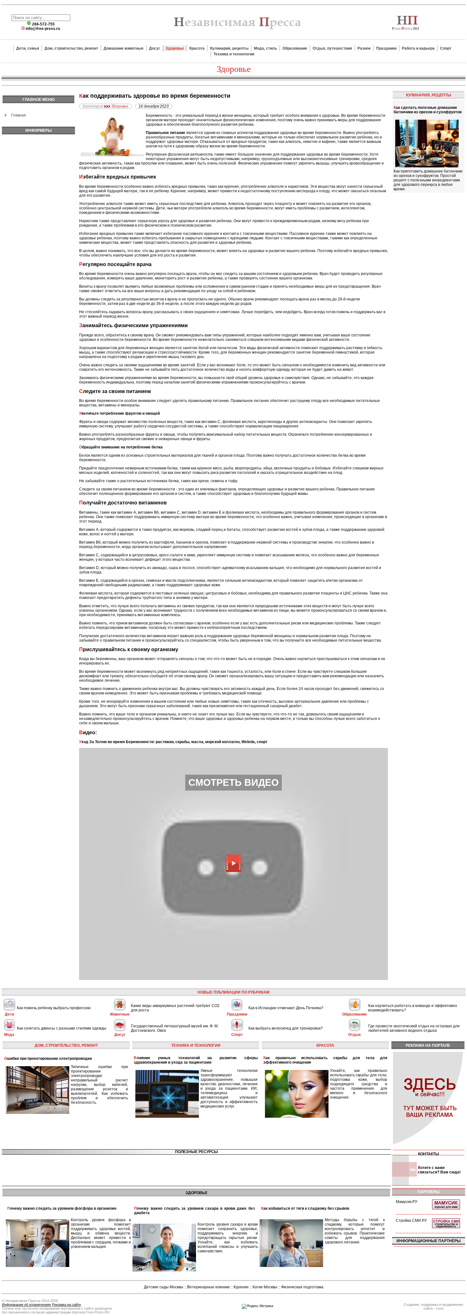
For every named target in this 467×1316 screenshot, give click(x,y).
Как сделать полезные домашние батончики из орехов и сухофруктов (428, 109)
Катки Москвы (265, 1287)
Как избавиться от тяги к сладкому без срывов (305, 1208)
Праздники (386, 48)
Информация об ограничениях (26, 1304)
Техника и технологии (233, 54)
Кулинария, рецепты (229, 48)
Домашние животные (124, 48)
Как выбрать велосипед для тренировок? (285, 1028)
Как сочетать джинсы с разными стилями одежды (61, 1028)
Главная (18, 115)
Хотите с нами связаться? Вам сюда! (439, 1169)
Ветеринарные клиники (208, 1287)
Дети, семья (27, 48)
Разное (364, 48)
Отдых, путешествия (332, 48)
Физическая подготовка (302, 1287)
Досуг (154, 48)
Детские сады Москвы (163, 1287)
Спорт (445, 48)
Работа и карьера (418, 48)
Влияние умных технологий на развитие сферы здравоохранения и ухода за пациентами (196, 1060)
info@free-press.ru (43, 28)
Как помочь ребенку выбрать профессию (54, 1008)
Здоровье (175, 48)
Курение (241, 1287)
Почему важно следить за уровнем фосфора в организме (62, 1208)
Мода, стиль (265, 48)
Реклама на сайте (66, 1304)
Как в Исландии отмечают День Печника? (285, 1008)
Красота (197, 48)
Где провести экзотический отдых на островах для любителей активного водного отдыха (414, 1028)
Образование (294, 48)
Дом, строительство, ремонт (71, 48)
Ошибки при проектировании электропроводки (48, 1058)
